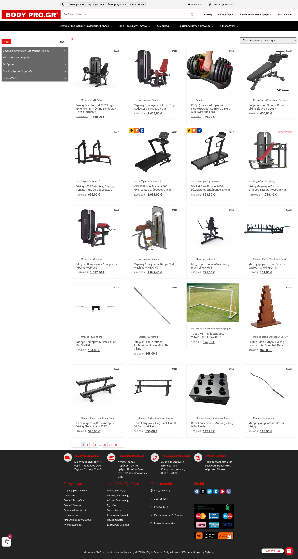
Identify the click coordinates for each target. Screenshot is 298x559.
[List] (77, 39)
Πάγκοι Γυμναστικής (91, 181)
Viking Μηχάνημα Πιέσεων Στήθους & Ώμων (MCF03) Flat (267, 188)
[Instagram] (203, 491)
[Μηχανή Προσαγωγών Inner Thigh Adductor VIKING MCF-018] (152, 92)
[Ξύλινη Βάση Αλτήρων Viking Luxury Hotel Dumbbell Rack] (267, 329)
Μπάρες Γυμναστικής (91, 337)
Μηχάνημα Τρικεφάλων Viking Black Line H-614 (210, 266)
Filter (6, 41)
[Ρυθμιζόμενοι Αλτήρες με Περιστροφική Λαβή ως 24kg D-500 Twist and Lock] (210, 92)
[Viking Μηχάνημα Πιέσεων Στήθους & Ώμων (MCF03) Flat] (267, 173)
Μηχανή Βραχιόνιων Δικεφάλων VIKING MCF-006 (96, 266)
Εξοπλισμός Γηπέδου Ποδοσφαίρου (213, 329)
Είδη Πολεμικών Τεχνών (133, 26)
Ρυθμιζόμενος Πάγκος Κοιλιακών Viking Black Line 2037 (269, 107)
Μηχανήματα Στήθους (264, 181)
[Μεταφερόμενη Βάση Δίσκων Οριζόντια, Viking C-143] (267, 251)
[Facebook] (197, 491)
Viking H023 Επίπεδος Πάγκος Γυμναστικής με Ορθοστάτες (95, 188)
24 (110, 444)
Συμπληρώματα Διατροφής (194, 26)
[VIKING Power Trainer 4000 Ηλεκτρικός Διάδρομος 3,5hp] (152, 173)
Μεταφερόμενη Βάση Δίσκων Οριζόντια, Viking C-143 (267, 266)
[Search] (192, 15)
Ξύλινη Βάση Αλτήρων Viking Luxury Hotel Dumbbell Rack (266, 343)
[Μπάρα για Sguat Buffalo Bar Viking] (267, 410)
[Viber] (228, 491)
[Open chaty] (289, 551)
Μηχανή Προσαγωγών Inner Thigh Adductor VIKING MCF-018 (155, 107)
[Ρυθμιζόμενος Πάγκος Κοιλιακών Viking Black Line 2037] (267, 92)
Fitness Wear (227, 26)
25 (116, 444)
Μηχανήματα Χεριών (91, 259)
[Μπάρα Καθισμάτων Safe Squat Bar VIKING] (95, 329)
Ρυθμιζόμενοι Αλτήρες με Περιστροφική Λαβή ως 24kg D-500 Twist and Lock (211, 108)
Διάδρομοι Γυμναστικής (150, 181)
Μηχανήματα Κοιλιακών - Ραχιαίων (270, 100)
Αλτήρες (200, 100)
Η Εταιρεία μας (225, 14)
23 (104, 444)
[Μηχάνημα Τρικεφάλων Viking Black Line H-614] (210, 251)
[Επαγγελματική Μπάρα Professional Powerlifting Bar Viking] (152, 329)
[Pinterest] (222, 491)
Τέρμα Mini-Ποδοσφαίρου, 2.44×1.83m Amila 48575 (207, 335)
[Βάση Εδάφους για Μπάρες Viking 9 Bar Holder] (210, 410)
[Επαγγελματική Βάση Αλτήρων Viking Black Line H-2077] (95, 410)
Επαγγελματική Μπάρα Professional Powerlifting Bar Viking (151, 345)
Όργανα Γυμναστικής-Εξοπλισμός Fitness (84, 26)
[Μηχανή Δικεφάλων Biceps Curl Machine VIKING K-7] (152, 251)
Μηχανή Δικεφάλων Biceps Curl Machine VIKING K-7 (154, 266)
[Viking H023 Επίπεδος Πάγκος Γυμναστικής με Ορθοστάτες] (95, 173)
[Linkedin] (216, 491)
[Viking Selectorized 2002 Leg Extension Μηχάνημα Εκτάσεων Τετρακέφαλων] (95, 92)
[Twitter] (209, 491)
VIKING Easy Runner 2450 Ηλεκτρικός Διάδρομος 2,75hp (210, 188)
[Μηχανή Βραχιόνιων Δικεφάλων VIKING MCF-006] (95, 251)
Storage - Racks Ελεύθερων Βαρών (270, 259)
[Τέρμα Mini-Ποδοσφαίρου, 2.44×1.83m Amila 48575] (213, 320)
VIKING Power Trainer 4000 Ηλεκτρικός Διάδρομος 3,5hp (152, 188)
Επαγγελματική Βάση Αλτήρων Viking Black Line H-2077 (95, 424)
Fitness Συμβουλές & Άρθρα (254, 14)
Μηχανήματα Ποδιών (91, 100)
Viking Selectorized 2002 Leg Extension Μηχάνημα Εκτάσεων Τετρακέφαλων (96, 108)
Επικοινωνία (285, 14)
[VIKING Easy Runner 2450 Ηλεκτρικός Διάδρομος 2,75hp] (210, 173)
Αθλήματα (163, 26)
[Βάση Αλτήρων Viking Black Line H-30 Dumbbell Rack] (152, 410)
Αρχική (208, 14)
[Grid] (73, 39)
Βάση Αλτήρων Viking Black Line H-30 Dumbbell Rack (155, 424)
